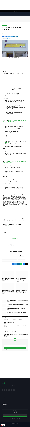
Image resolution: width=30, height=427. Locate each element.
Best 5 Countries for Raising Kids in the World (10, 331)
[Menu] (3, 14)
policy (17, 418)
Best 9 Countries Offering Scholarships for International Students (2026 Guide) (15, 325)
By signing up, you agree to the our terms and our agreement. (15, 349)
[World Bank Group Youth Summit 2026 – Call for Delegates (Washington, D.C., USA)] (4, 313)
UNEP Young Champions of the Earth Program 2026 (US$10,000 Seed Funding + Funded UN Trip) (21, 279)
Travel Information (4, 404)
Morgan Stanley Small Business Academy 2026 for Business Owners (16, 308)
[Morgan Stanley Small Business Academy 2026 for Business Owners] (4, 309)
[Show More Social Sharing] (19, 36)
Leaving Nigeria (16, 423)
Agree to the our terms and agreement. (15, 418)
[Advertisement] (15, 5)
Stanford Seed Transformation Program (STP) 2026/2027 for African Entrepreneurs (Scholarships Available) (21, 291)
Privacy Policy (19, 349)
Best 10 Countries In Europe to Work (9, 322)
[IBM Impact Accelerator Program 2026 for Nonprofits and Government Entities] (4, 301)
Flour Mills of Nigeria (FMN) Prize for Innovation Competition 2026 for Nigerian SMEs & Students (17, 305)
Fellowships (3, 405)
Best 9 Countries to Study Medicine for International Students (8, 279)
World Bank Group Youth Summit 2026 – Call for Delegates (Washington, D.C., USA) (17, 313)
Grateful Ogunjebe (15, 238)
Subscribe (21, 255)
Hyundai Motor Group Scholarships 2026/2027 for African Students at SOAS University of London (15, 328)
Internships (3, 397)
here (8, 225)
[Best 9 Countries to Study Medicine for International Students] (8, 274)
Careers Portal (7, 142)
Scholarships (3, 403)
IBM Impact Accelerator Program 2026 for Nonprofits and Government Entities (17, 300)
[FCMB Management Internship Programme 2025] (15, 48)
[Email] (15, 247)
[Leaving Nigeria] (15, 14)
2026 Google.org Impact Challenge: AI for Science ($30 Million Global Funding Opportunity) (8, 291)
